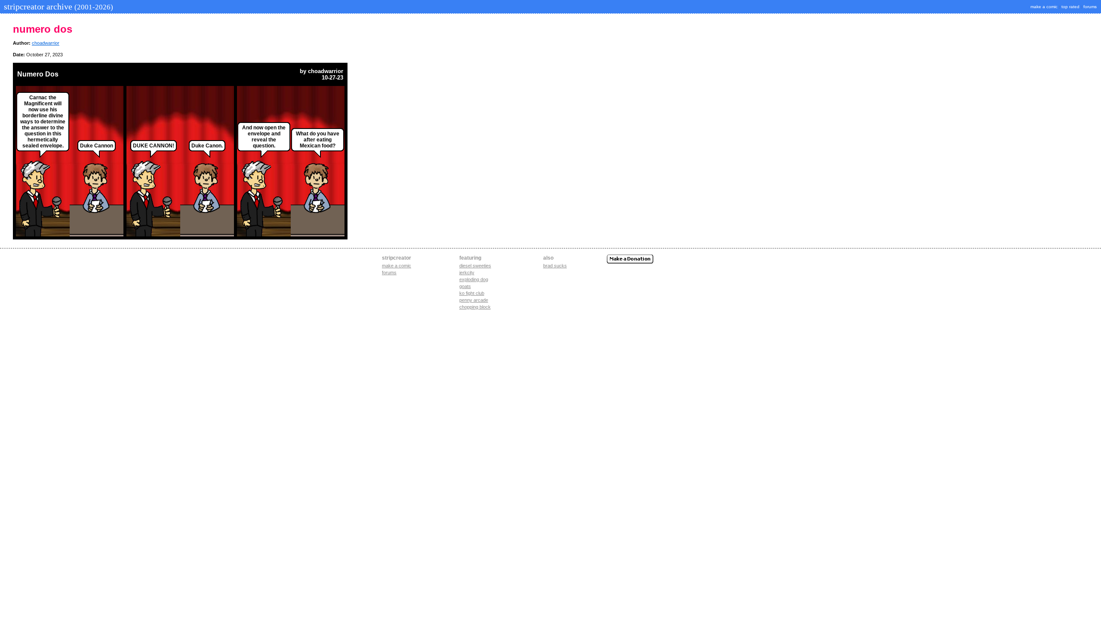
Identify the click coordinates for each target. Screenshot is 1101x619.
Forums (389, 272)
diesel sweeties (475, 265)
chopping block (475, 307)
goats (465, 286)
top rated (1070, 6)
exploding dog (473, 279)
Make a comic (396, 265)
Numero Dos (37, 74)
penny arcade (473, 300)
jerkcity (466, 272)
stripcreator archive (57, 6)
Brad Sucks (555, 265)
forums (1090, 6)
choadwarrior (45, 43)
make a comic (1044, 6)
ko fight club (471, 293)
